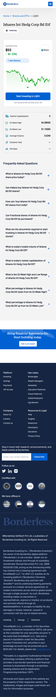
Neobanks (32, 385)
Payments (7, 385)
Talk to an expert (28, 344)
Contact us (8, 423)
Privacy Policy (34, 436)
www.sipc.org (43, 649)
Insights (31, 419)
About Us (7, 414)
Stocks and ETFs (21, 16)
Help (30, 414)
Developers (33, 427)
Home (6, 16)
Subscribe (39, 456)
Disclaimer (32, 431)
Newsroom (32, 423)
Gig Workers (33, 402)
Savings (6, 381)
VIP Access (8, 389)
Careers (6, 419)
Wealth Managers (35, 381)
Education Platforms (37, 389)
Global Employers (35, 398)
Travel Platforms (35, 394)
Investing (7, 376)
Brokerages (33, 376)
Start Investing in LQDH (28, 96)
